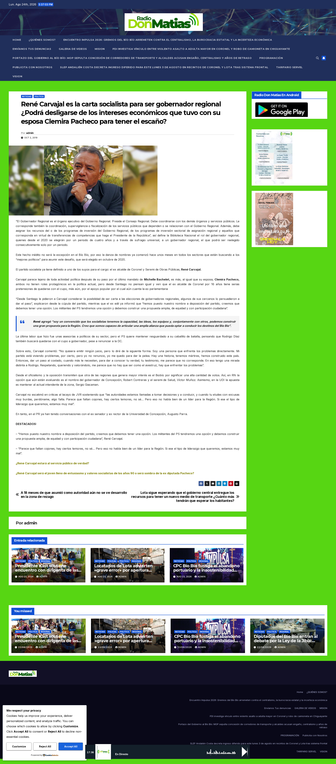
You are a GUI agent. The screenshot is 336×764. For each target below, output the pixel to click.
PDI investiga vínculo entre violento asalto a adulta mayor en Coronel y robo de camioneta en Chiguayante (201, 49)
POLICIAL (112, 561)
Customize (19, 746)
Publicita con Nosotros (32, 67)
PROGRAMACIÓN (271, 58)
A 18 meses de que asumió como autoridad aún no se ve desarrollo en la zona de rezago (74, 495)
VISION (17, 76)
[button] (317, 58)
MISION (100, 49)
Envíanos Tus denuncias (32, 49)
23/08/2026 (25, 647)
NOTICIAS (26, 96)
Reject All (45, 746)
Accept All (70, 746)
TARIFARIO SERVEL (289, 67)
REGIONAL (45, 561)
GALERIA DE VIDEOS (73, 49)
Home (17, 39)
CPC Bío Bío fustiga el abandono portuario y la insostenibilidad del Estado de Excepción (206, 570)
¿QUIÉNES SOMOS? (42, 39)
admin (30, 133)
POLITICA (39, 96)
